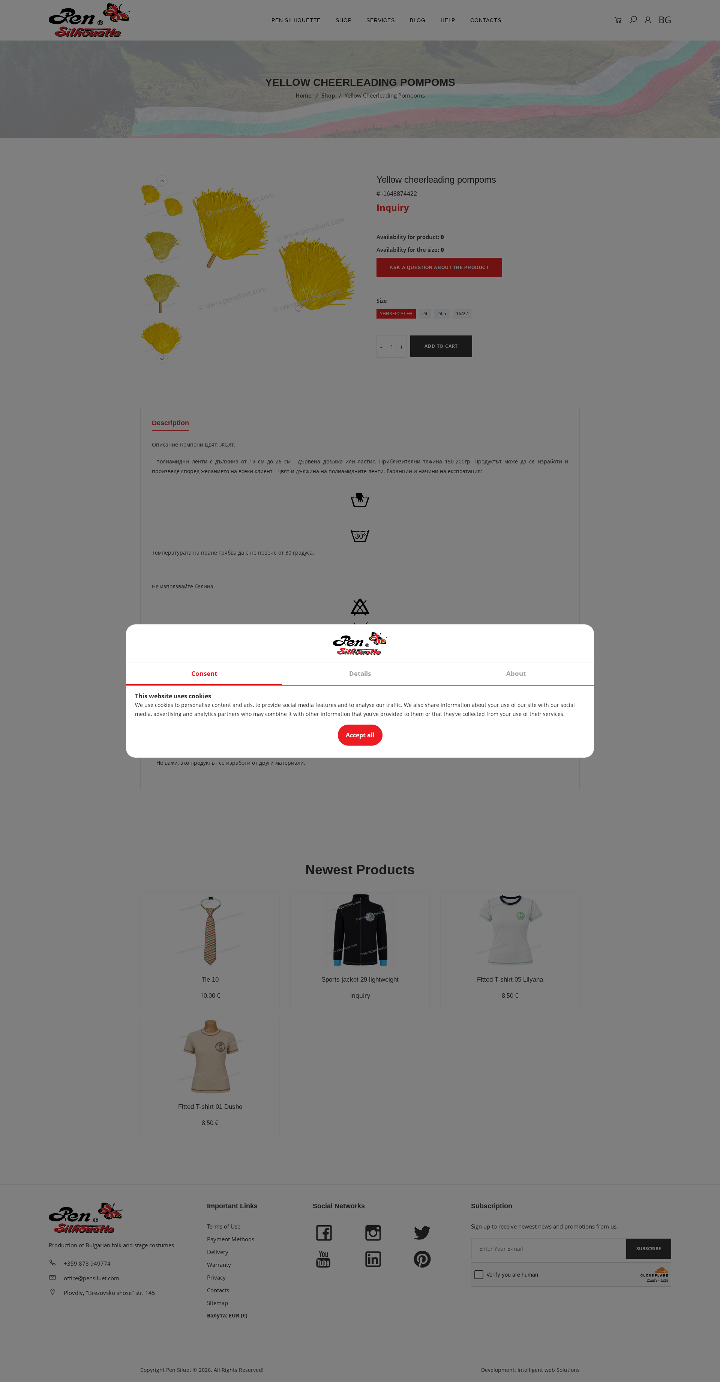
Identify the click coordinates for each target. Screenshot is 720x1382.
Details (360, 673)
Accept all (360, 735)
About (516, 673)
